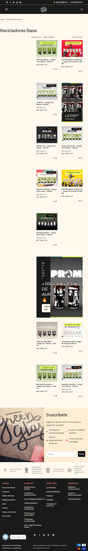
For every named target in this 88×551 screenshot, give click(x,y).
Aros (4, 504)
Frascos (5, 492)
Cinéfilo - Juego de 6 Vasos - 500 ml (45, 103)
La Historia (51, 488)
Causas (49, 496)
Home (2, 19)
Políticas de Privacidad (11, 545)
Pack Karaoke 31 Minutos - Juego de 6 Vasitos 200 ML (72, 191)
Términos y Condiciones (11, 548)
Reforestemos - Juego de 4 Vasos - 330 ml (45, 60)
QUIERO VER (47, 308)
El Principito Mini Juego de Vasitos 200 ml (71, 342)
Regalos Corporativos (74, 488)
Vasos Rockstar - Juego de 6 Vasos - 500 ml (72, 147)
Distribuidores (74, 499)
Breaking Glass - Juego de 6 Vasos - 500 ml (46, 234)
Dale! (81, 454)
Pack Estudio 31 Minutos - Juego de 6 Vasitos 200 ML (72, 61)
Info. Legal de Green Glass (33, 526)
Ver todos (6, 516)
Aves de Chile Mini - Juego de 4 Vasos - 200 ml (46, 343)
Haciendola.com (42, 548)
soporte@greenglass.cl (34, 499)
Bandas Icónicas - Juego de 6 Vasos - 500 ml (72, 385)
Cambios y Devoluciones (30, 494)
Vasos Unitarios (9, 512)
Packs (5, 508)
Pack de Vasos (8, 488)
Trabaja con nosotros (51, 505)
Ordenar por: (36, 37)
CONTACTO (77, 2)
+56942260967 (31, 503)
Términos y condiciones (29, 520)
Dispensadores (8, 500)
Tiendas (49, 500)
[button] (6, 9)
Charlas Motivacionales (74, 494)
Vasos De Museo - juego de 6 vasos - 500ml (46, 190)
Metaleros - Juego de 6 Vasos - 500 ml (46, 147)
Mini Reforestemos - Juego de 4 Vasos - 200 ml (46, 386)
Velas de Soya (8, 496)
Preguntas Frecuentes (29, 508)
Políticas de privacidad (29, 514)
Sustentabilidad (53, 492)
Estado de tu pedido (29, 488)
